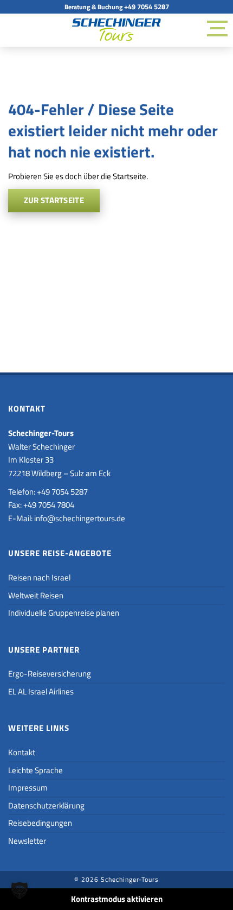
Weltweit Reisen (35, 595)
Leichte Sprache (35, 770)
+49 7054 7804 (48, 504)
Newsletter (27, 841)
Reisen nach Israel (39, 577)
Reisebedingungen (40, 823)
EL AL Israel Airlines (41, 691)
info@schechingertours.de (79, 518)
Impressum (28, 787)
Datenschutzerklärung (46, 805)
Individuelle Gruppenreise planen (63, 612)
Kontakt (21, 752)
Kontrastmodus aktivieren (117, 899)
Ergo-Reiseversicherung (49, 673)
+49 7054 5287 (146, 6)
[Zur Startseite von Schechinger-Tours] (116, 32)
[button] (19, 890)
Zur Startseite (54, 200)
